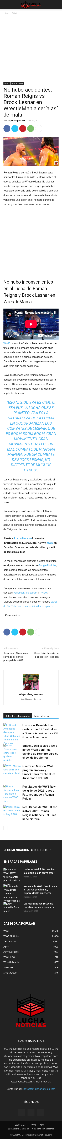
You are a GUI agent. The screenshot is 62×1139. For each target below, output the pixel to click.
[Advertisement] (31, 49)
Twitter (43, 592)
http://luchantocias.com (31, 699)
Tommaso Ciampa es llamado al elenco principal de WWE (15, 657)
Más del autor (42, 716)
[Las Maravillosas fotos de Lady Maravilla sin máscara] (12, 908)
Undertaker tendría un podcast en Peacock (46, 655)
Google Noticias (47, 565)
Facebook (19, 592)
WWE (14, 12)
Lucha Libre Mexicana (18, 1128)
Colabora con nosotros (43, 1128)
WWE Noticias (17, 83)
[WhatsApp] (30, 128)
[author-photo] (31, 682)
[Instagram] (31, 1112)
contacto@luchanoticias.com (38, 1088)
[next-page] (11, 828)
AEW (42, 1125)
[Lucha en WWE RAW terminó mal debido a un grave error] (12, 877)
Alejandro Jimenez (16, 120)
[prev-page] (5, 828)
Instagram (31, 592)
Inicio (5, 12)
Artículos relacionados (18, 716)
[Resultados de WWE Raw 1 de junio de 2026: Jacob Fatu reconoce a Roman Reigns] (12, 794)
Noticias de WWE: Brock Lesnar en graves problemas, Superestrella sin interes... (41, 889)
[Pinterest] (22, 128)
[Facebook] (6, 128)
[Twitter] (14, 128)
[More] (38, 128)
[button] (5, 4)
